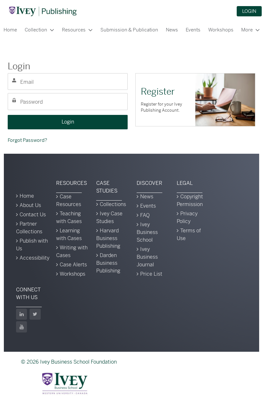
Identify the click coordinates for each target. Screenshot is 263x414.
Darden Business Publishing (108, 263)
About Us (30, 205)
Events (193, 30)
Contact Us (33, 214)
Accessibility (34, 257)
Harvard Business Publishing (108, 238)
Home (27, 196)
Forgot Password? (27, 140)
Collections (113, 204)
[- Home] (43, 11)
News (172, 30)
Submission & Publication (129, 30)
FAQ (145, 215)
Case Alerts (73, 264)
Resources (74, 30)
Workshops (220, 30)
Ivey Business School (147, 232)
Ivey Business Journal (147, 257)
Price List (151, 274)
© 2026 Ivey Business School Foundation (69, 361)
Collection (36, 30)
